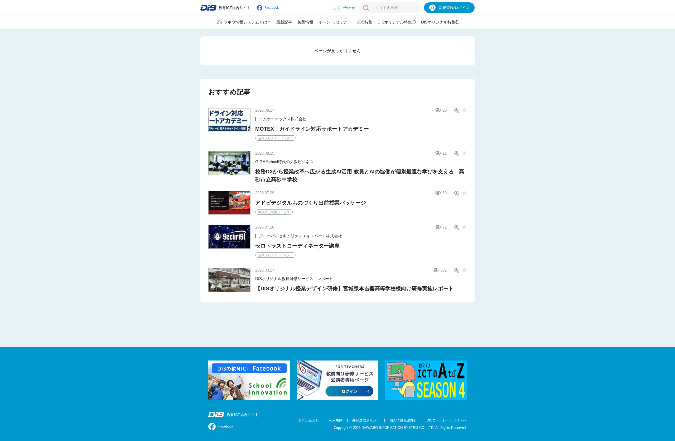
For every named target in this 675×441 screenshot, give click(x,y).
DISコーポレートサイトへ (447, 420)
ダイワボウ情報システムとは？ (243, 22)
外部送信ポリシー (366, 420)
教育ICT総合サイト (243, 414)
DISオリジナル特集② (440, 22)
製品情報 (305, 22)
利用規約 (336, 420)
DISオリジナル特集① (397, 22)
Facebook (225, 426)
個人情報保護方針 (403, 420)
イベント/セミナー (335, 22)
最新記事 (284, 22)
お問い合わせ (308, 420)
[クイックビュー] (456, 110)
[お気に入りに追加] (464, 110)
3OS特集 (364, 22)
